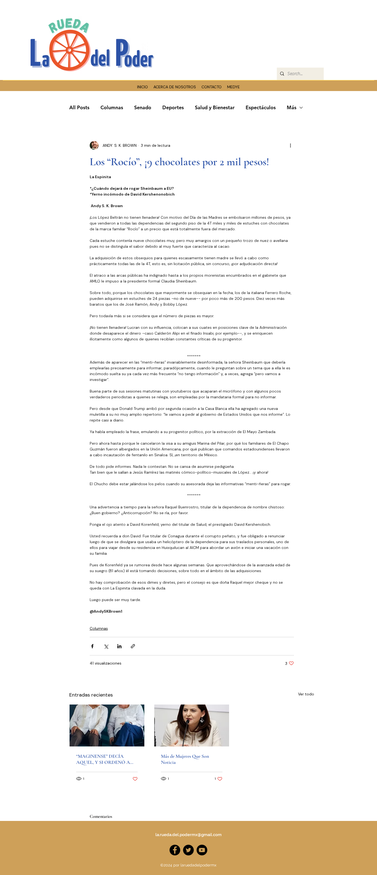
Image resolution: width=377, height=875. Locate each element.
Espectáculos (261, 107)
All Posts (79, 107)
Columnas (111, 107)
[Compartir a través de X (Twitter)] (105, 646)
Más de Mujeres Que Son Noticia (185, 759)
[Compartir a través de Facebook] (92, 646)
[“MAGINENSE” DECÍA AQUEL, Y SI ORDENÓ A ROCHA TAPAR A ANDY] (107, 725)
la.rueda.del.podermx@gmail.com (188, 834)
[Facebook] (174, 850)
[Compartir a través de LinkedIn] (119, 646)
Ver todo (306, 694)
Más (291, 107)
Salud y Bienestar (215, 107)
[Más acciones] (290, 145)
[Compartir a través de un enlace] (133, 646)
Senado (142, 107)
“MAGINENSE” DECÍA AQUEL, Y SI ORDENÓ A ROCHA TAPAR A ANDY (104, 759)
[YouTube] (202, 850)
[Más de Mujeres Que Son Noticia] (191, 725)
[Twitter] (188, 850)
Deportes (173, 107)
